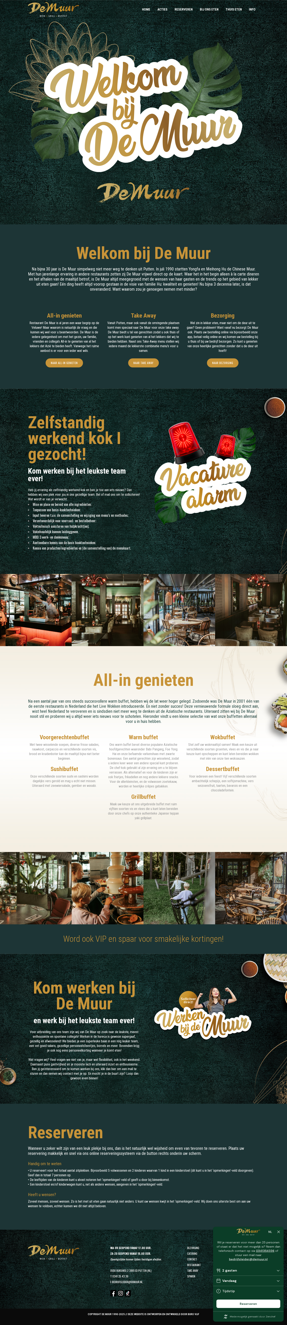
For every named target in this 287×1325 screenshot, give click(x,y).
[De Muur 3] (174, 611)
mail (107, 495)
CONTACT (192, 1259)
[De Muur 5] (31, 889)
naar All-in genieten (64, 363)
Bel (98, 495)
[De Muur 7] (174, 889)
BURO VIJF (193, 1314)
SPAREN (191, 1276)
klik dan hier (108, 1069)
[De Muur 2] (103, 611)
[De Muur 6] (103, 889)
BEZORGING (193, 1248)
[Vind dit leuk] (41, 611)
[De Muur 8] (246, 889)
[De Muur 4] (246, 611)
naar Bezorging (222, 363)
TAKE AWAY (192, 1270)
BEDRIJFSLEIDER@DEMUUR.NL (127, 1282)
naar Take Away (143, 363)
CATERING (192, 1253)
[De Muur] (31, 611)
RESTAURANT (194, 1265)
